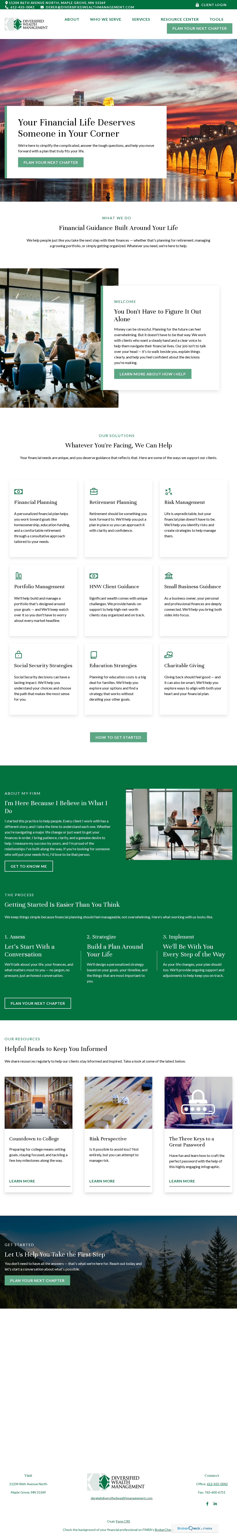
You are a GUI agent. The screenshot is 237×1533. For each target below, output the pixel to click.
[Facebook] (207, 1503)
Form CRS (123, 1521)
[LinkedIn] (215, 1503)
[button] (72, 19)
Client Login (214, 5)
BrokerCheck (164, 1530)
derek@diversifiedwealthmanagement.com (90, 7)
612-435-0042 (22, 7)
